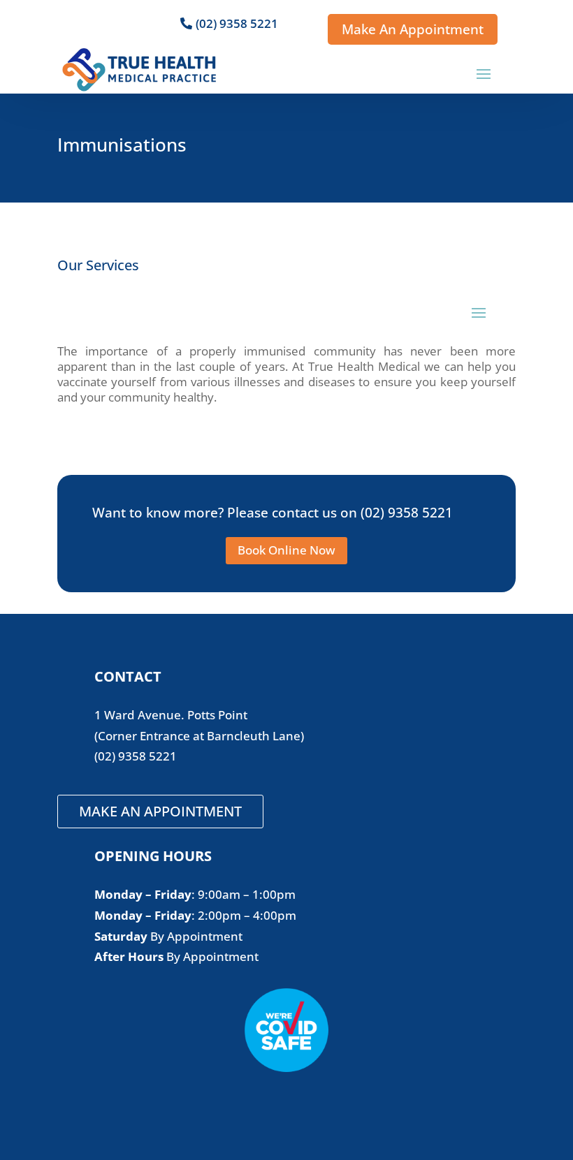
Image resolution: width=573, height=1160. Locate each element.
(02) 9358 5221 (237, 23)
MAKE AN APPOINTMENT (160, 811)
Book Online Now (286, 550)
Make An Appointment (413, 29)
